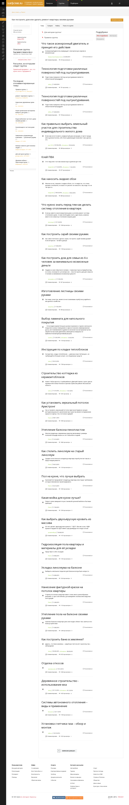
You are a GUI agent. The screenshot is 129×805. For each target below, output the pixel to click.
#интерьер (113, 36)
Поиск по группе (68, 26)
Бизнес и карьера (75, 777)
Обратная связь (36, 780)
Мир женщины (74, 774)
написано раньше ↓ (69, 751)
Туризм (72, 771)
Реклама (53, 768)
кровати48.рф (52, 532)
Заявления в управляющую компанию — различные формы (25, 136)
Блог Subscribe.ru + (37, 771)
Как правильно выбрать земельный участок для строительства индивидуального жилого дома (64, 127)
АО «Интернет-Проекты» (28, 797)
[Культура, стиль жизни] (3, 32)
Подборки (74, 3)
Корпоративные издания (58, 771)
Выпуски (49, 3)
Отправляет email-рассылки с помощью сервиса (34, 3)
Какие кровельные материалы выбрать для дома (25, 111)
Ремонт (23, 12)
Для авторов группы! (22, 154)
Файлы (57, 26)
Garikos (50, 337)
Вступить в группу (117, 20)
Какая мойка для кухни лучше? (61, 497)
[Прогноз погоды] (3, 42)
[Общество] (3, 39)
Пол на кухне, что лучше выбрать (63, 476)
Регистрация (15, 771)
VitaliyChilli (51, 167)
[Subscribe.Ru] (15, 3)
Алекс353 (20, 39)
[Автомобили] (3, 12)
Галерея (50, 26)
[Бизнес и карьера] (3, 16)
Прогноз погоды (98, 771)
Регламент (15, 774)
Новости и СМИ (97, 774)
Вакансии (34, 777)
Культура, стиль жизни (100, 786)
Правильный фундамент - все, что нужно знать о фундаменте (24, 70)
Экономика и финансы (77, 780)
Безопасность (35, 774)
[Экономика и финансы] (3, 55)
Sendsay (53, 774)
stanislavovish (52, 669)
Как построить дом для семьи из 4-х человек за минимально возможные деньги (64, 261)
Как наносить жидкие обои (58, 179)
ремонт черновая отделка (23, 96)
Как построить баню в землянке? (62, 639)
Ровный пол (18, 98)
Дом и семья (15, 12)
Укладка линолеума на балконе (61, 567)
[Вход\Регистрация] (112, 3)
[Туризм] (3, 52)
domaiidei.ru (51, 279)
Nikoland (120, 797)
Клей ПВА (47, 157)
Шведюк (17, 141)
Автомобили (74, 768)
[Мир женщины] (3, 22)
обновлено (65, 145)
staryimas (50, 246)
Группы (61, 3)
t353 (18, 44)
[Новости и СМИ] (3, 35)
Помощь (14, 777)
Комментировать (52, 60)
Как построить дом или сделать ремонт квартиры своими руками (43, 19)
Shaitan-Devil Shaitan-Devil (55, 57)
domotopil (51, 222)
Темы (42, 26)
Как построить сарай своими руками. (65, 234)
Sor (16, 106)
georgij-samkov (19, 156)
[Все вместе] (3, 9)
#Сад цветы (100, 39)
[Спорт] (3, 45)
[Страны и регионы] (3, 49)
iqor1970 (50, 145)
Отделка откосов (52, 663)
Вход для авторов (17, 768)
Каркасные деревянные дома (24, 102)
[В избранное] (42, 52)
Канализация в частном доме (24, 127)
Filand (49, 418)
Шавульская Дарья (20, 149)
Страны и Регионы (99, 777)
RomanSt (50, 712)
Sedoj (49, 651)
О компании (35, 768)
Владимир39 (18, 164)
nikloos (50, 733)
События (53, 780)
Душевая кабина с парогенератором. (21, 161)
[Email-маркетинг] (3, 59)
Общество (96, 780)
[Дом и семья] (3, 19)
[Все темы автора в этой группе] (63, 57)
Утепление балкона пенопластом (63, 429)
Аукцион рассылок (56, 777)
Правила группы (20, 89)
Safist (49, 361)
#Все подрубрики (102, 36)
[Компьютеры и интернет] (3, 29)
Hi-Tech (72, 783)
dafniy (49, 84)
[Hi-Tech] (3, 26)
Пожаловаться (88, 57)
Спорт (95, 768)
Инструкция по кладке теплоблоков (64, 349)
